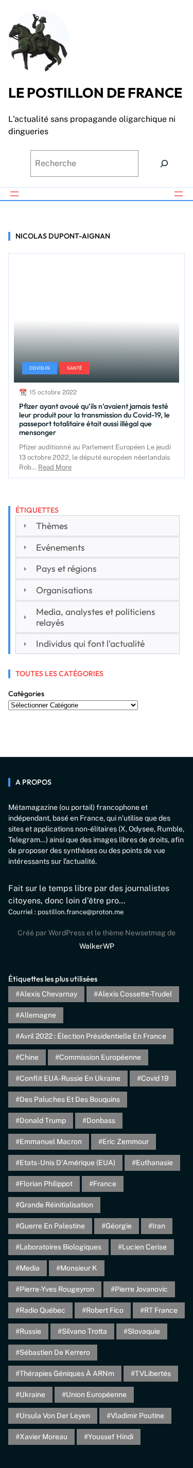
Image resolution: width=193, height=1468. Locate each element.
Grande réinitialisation (56, 1205)
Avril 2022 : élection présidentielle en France (93, 1036)
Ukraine (32, 1394)
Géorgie (119, 1226)
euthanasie (154, 1162)
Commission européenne (100, 1057)
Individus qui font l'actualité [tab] (90, 643)
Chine (29, 1057)
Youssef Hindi (110, 1437)
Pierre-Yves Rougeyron (57, 1289)
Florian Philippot (46, 1184)
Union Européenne (96, 1394)
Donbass (100, 1120)
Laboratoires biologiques (60, 1247)
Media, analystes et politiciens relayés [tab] (95, 617)
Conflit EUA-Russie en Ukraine (70, 1078)
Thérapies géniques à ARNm (67, 1373)
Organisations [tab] (64, 590)
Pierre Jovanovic (141, 1289)
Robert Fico (105, 1310)
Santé (74, 368)
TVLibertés (153, 1373)
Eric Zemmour (125, 1141)
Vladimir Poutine (137, 1415)
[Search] (164, 163)
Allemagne (38, 1015)
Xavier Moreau (43, 1437)
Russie (30, 1331)
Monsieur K (78, 1268)
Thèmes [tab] (52, 526)
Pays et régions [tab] (66, 568)
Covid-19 (39, 368)
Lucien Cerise (144, 1247)
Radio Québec (42, 1310)
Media (30, 1268)
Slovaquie (144, 1331)
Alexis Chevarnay (48, 994)
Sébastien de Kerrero (55, 1352)
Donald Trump (43, 1120)
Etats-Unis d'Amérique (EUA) (67, 1162)
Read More (55, 467)
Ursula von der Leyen (55, 1415)
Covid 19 (155, 1078)
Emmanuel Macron (51, 1141)
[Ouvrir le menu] (14, 194)
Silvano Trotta (84, 1331)
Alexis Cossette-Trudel (135, 994)
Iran (158, 1226)
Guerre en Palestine (52, 1226)
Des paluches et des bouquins (70, 1099)
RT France (161, 1310)
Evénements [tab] (60, 547)
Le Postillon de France (95, 92)
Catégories (26, 693)
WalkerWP (96, 946)
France (104, 1184)
